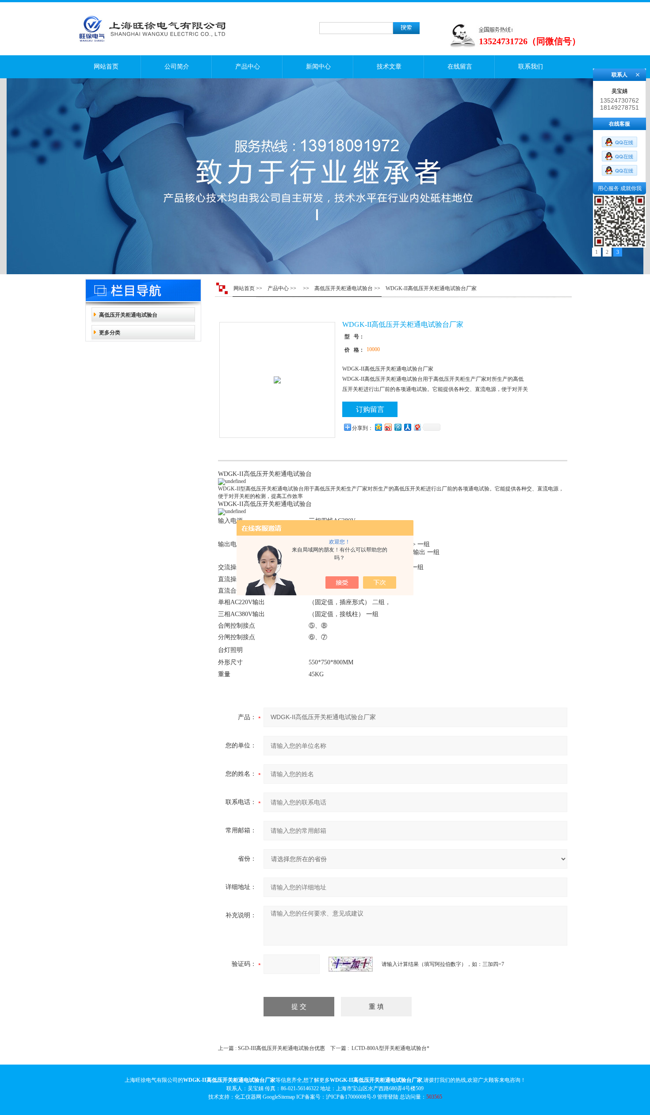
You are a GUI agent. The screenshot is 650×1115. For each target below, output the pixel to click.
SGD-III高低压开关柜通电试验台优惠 (281, 1048)
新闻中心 (318, 66)
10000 (373, 349)
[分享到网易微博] (417, 427)
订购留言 (370, 409)
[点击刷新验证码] (351, 964)
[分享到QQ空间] (378, 427)
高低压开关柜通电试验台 (128, 315)
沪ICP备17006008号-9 (351, 1097)
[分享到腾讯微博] (397, 427)
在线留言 (459, 66)
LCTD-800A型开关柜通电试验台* (390, 1048)
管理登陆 (387, 1097)
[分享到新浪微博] (388, 427)
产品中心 (247, 66)
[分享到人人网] (407, 427)
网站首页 (106, 66)
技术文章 (389, 66)
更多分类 (109, 333)
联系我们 (530, 66)
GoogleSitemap (279, 1097)
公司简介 (176, 66)
